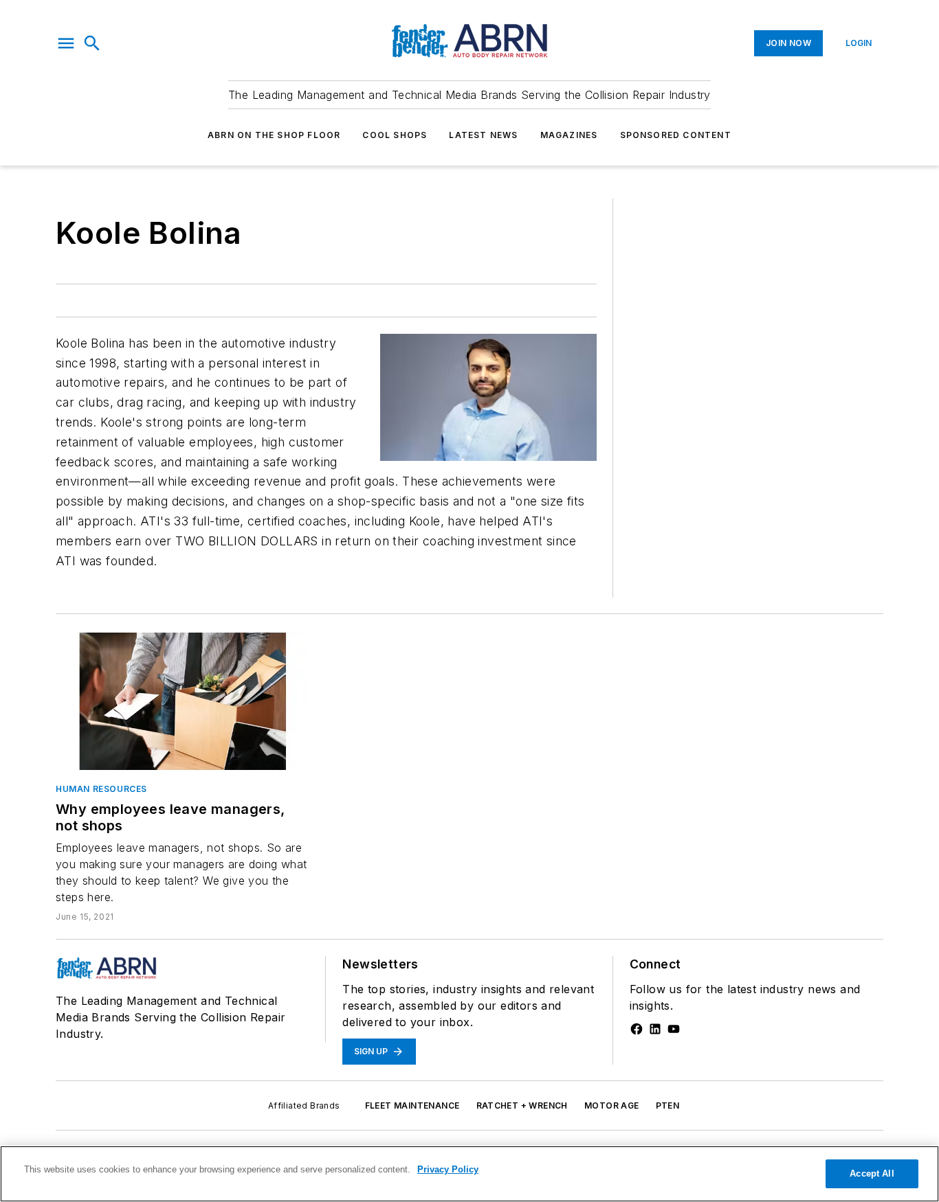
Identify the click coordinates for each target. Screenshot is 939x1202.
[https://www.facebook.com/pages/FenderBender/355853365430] (636, 1029)
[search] (92, 43)
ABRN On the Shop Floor (274, 135)
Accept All (872, 1173)
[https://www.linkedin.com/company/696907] (655, 1029)
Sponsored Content (675, 135)
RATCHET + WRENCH (522, 1105)
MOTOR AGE (611, 1105)
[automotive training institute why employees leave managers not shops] (182, 701)
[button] (66, 43)
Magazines (569, 135)
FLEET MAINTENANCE (412, 1105)
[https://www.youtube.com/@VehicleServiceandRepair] (674, 1029)
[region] (469, 1174)
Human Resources (101, 789)
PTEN (668, 1105)
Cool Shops (394, 135)
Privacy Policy (447, 1169)
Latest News (483, 135)
